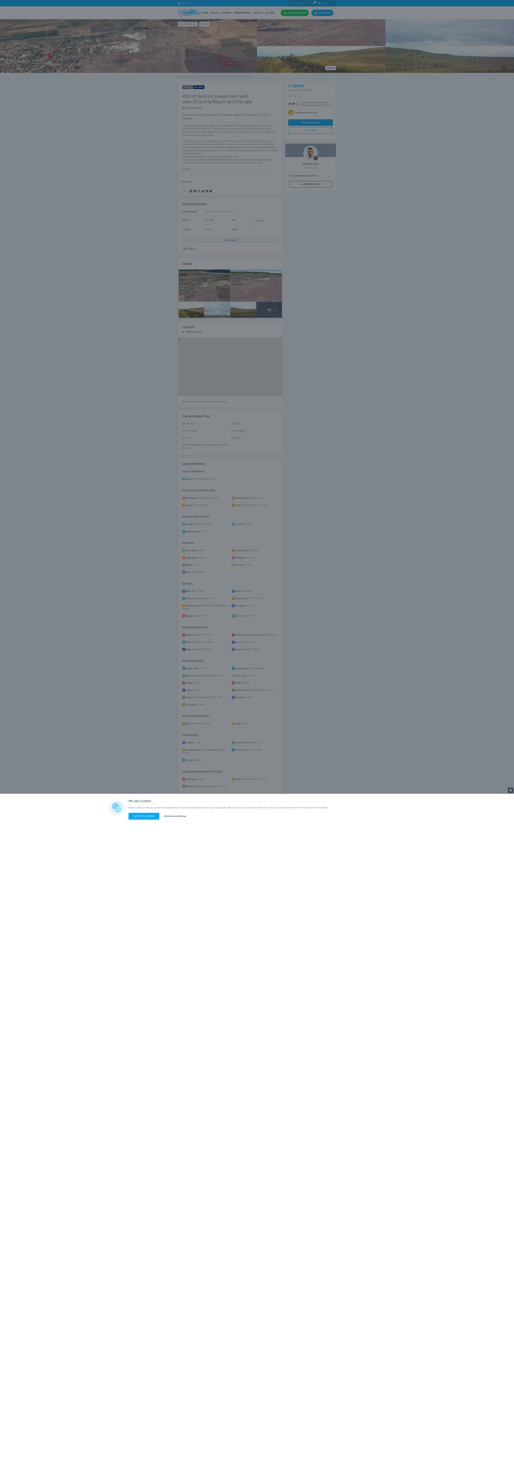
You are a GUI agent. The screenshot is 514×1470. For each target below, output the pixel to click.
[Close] (510, 790)
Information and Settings (175, 816)
